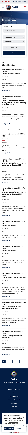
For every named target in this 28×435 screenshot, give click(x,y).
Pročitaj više (5, 90)
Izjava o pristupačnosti (14, 400)
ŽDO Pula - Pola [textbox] (15, 48)
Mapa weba (14, 406)
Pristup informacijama (14, 389)
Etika (14, 393)
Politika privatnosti (14, 396)
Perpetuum (16, 432)
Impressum (14, 403)
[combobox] (14, 48)
